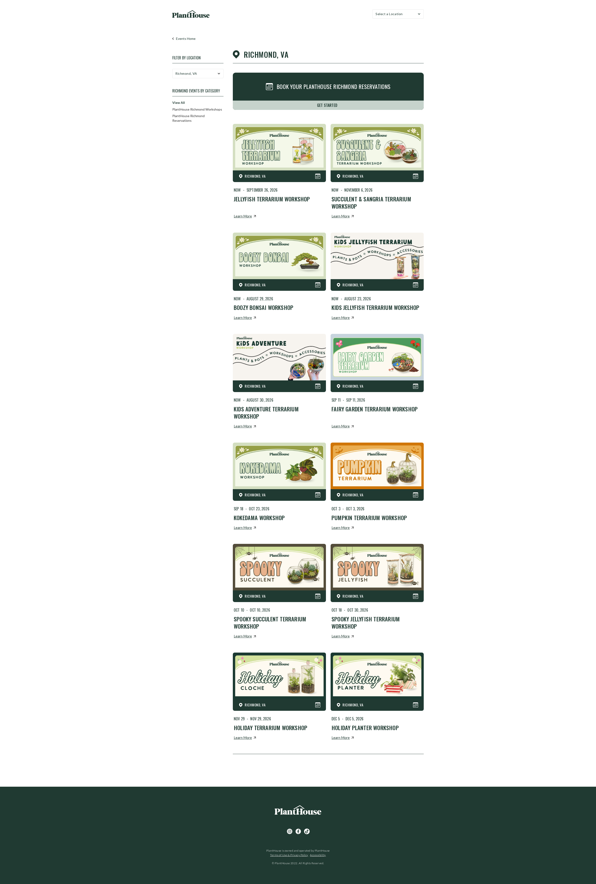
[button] (398, 14)
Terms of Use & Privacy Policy (289, 855)
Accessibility (318, 855)
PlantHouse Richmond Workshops (197, 109)
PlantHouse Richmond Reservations (188, 118)
